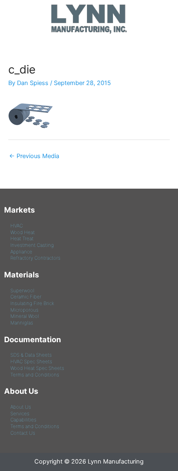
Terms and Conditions (34, 375)
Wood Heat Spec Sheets (37, 368)
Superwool (22, 290)
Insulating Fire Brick (32, 303)
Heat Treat (22, 238)
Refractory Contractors (35, 258)
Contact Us (22, 433)
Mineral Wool (24, 316)
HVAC (16, 226)
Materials (21, 274)
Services (19, 414)
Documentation (32, 339)
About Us (21, 390)
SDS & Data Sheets (31, 355)
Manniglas (21, 323)
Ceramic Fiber (25, 297)
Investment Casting (32, 245)
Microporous (24, 310)
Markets (19, 209)
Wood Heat (22, 232)
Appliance (21, 252)
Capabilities (23, 420)
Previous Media (34, 156)
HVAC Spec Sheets (31, 361)
